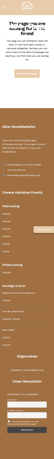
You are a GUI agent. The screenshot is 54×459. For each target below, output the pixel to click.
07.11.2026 (6, 244)
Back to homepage (27, 73)
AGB (25, 370)
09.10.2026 (6, 221)
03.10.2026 (6, 214)
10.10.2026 (6, 301)
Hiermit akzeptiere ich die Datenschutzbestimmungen (23, 422)
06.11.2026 (6, 236)
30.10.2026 (6, 229)
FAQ (41, 370)
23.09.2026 (6, 319)
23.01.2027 (6, 338)
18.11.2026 (16, 319)
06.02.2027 (6, 345)
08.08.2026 (6, 273)
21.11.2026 (5, 251)
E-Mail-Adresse (15, 410)
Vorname (12, 400)
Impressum (33, 370)
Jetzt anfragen (44, 229)
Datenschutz (16, 370)
